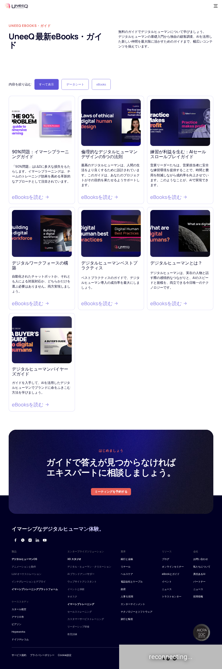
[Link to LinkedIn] (37, 540)
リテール (125, 566)
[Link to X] (22, 540)
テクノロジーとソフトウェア (136, 611)
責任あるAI (199, 574)
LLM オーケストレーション (26, 574)
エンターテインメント (133, 604)
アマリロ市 (18, 617)
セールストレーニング (79, 611)
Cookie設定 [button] (64, 655)
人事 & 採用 (127, 596)
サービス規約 (19, 655)
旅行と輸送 (127, 619)
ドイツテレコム (20, 639)
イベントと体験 (75, 589)
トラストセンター (171, 596)
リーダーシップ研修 (78, 626)
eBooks (101, 84)
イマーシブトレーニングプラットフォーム (35, 589)
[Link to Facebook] (15, 540)
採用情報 (198, 596)
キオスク (72, 596)
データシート (75, 84)
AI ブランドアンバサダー (80, 574)
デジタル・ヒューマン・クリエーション (89, 566)
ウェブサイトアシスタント (82, 581)
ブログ (165, 559)
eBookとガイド (170, 574)
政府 (123, 589)
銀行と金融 (127, 559)
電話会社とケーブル (132, 581)
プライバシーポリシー (42, 655)
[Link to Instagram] (30, 540)
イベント (167, 581)
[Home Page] (16, 5)
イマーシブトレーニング (80, 604)
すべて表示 (46, 84)
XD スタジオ (74, 559)
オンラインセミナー (173, 566)
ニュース (167, 589)
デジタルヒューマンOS (24, 559)
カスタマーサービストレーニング (85, 619)
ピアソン (16, 624)
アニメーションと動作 (24, 566)
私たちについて (201, 566)
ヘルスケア (127, 574)
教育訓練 (72, 634)
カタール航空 (19, 609)
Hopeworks (18, 631)
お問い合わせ (200, 559)
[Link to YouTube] (44, 540)
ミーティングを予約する (111, 491)
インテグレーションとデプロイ (29, 581)
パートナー (199, 581)
